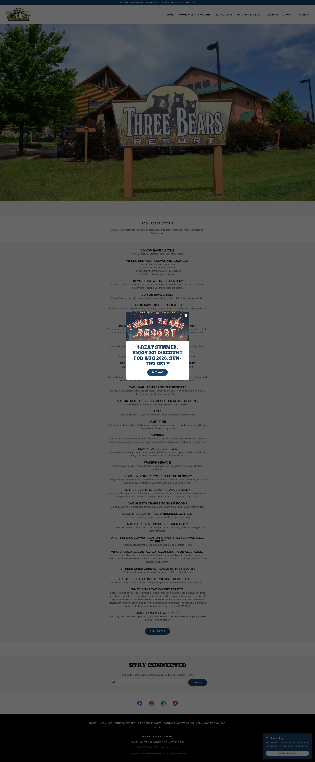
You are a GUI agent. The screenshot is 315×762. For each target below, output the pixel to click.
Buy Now (157, 372)
